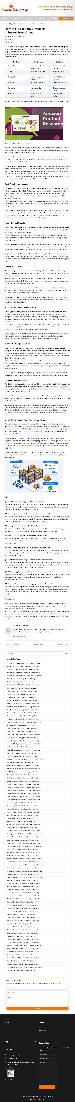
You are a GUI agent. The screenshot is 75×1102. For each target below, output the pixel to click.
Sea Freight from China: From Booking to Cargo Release (23, 750)
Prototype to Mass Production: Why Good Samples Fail (23, 911)
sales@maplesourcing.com (15, 1055)
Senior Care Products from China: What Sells (20, 961)
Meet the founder (20, 636)
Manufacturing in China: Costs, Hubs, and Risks (21, 725)
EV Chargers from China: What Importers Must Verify (22, 778)
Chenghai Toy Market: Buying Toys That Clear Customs (23, 787)
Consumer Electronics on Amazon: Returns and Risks (22, 868)
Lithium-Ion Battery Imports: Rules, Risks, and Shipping (23, 781)
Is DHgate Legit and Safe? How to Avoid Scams (21, 821)
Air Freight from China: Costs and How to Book (21, 747)
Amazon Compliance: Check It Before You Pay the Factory (24, 874)
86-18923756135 (12, 1058)
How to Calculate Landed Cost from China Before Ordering (24, 945)
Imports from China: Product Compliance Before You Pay (23, 666)
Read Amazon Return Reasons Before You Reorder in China (24, 871)
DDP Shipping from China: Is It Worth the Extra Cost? (23, 905)
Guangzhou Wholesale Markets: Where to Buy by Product (24, 790)
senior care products (50, 372)
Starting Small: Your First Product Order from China (22, 806)
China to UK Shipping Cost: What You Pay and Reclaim (23, 734)
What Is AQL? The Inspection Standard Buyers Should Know (25, 899)
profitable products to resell (14, 455)
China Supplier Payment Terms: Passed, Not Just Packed (23, 843)
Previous (16, 644)
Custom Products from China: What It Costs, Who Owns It (24, 716)
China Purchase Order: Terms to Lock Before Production (23, 800)
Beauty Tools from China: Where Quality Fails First (22, 700)
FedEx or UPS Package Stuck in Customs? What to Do (23, 927)
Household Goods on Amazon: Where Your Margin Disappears (25, 865)
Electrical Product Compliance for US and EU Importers (23, 784)
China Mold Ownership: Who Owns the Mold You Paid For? (24, 722)
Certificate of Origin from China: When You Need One (23, 669)
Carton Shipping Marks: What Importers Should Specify (23, 951)
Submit (37, 1008)
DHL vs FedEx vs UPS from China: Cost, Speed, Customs (24, 831)
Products (42, 18)
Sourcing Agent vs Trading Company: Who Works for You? (24, 834)
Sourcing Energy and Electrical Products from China (22, 762)
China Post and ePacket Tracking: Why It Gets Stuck (22, 924)
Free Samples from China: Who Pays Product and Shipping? (24, 967)
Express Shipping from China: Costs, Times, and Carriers (23, 824)
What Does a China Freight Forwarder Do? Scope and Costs (24, 759)
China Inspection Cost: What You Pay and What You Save (24, 896)
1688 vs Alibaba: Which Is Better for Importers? (21, 818)
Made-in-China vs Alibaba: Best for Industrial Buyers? (22, 815)
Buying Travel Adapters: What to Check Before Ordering (23, 765)
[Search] (66, 653)
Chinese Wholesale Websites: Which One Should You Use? (24, 958)
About (29, 18)
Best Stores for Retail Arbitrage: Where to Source (21, 955)
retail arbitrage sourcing (53, 159)
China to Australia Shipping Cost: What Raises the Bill (23, 738)
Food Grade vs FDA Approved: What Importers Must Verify (24, 676)
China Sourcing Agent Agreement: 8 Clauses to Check (23, 840)
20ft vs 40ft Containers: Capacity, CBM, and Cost (21, 753)
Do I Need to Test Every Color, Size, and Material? (21, 688)
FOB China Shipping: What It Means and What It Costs (23, 948)
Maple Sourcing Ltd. (35, 1096)
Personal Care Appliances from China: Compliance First (23, 703)
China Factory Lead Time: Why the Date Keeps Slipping (23, 796)
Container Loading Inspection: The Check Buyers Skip (23, 890)
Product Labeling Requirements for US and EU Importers (23, 682)
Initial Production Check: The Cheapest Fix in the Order (23, 886)
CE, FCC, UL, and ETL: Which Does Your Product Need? (24, 685)
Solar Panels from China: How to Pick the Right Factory (23, 964)
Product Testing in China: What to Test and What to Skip (23, 883)
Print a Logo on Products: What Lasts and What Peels (22, 719)
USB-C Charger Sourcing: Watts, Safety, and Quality (22, 772)
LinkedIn (10, 1079)
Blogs (55, 18)
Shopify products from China (26, 445)
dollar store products (42, 258)
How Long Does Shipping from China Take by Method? (23, 756)
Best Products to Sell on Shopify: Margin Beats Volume (23, 710)
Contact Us (9, 1049)
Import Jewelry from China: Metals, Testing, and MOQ (23, 707)
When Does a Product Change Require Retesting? (21, 679)
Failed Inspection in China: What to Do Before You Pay (23, 893)
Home (4, 18)
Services (16, 18)
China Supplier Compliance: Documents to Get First (22, 691)
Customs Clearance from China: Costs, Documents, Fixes (23, 930)
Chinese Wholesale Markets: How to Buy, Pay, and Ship (23, 793)
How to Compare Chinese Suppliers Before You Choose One (24, 846)
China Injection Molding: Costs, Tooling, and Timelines (23, 933)
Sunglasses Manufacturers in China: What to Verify (21, 713)
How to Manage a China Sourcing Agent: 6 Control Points (24, 837)
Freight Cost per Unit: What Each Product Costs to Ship (23, 741)
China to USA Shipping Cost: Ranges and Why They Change (25, 744)
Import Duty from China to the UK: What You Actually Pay (24, 859)
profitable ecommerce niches (14, 218)
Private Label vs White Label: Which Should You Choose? (24, 663)
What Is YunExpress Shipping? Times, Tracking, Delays (23, 921)
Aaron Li (10, 39)
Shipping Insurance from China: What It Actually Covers (23, 852)
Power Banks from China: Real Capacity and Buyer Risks (23, 769)
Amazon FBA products (48, 429)
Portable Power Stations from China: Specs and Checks (23, 775)
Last (67, 644)
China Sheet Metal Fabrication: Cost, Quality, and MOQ (23, 917)
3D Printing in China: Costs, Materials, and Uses (21, 914)
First (8, 644)
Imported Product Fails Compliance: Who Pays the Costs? (23, 672)
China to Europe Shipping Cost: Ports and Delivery (21, 731)
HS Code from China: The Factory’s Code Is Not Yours (23, 862)
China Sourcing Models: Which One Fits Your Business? (23, 803)
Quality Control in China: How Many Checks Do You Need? (24, 877)
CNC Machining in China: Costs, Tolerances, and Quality (23, 939)
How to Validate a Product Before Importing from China (23, 812)
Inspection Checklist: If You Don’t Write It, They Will (22, 880)
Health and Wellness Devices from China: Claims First (22, 697)
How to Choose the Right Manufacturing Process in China (24, 908)
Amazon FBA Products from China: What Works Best (22, 809)
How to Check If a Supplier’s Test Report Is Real (21, 694)
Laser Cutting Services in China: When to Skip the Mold (23, 942)
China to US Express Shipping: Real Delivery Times (22, 827)
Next (60, 644)
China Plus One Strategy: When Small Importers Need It (23, 728)
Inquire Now (65, 18)
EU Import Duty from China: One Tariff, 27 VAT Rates (23, 855)
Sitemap (32, 1099)
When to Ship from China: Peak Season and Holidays (22, 849)
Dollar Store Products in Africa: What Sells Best (21, 970)
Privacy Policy (41, 1099)
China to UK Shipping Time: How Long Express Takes (23, 902)
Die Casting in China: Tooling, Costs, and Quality (21, 936)
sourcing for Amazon (12, 329)
